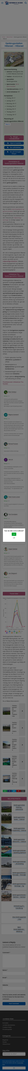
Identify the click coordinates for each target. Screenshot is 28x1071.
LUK (14, 538)
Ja (14, 534)
